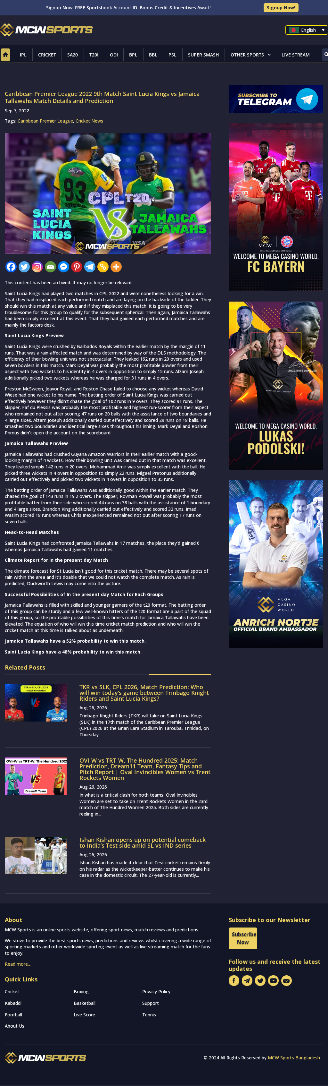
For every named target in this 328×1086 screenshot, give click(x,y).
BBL (153, 55)
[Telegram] (89, 266)
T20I (93, 55)
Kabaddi (13, 1003)
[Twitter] (24, 266)
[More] (116, 266)
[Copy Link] (103, 266)
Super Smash (203, 55)
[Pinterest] (76, 266)
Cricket (47, 55)
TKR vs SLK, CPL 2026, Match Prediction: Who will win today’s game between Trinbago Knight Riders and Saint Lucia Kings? (144, 692)
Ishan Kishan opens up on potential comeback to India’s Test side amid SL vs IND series (142, 842)
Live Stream (296, 55)
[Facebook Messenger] (63, 266)
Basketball (84, 1003)
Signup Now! (281, 7)
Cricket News (89, 121)
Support (150, 1003)
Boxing (81, 991)
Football (13, 1015)
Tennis (149, 1015)
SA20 (72, 55)
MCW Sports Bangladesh (294, 1058)
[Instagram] (37, 266)
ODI (114, 55)
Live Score (84, 1015)
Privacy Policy (156, 991)
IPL (23, 55)
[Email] (50, 266)
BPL (133, 55)
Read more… (18, 964)
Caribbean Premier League (45, 121)
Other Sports (247, 55)
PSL (172, 55)
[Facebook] (11, 266)
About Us (14, 1026)
